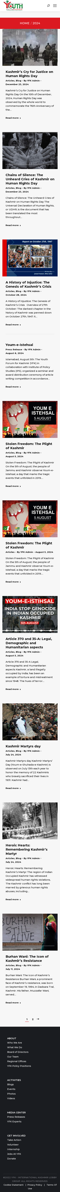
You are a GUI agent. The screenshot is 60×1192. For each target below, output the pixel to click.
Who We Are (14, 1043)
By (32, 80)
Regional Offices (16, 1061)
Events (11, 1089)
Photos (11, 1094)
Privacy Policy (35, 1184)
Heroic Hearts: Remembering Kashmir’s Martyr (27, 849)
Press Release (14, 349)
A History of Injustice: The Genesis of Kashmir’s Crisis (28, 284)
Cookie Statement (14, 1184)
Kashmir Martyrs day (23, 746)
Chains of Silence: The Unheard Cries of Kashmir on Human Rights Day (30, 179)
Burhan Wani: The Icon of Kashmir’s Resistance (27, 959)
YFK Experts (14, 1121)
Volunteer (13, 1144)
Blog (18, 80)
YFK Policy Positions (19, 1066)
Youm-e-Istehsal (19, 345)
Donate (11, 1158)
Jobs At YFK (14, 1154)
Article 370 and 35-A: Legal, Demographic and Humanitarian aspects (29, 643)
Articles (10, 80)
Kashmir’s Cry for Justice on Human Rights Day (29, 74)
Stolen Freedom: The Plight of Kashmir (29, 446)
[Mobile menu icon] (55, 6)
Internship (13, 1149)
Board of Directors (17, 1052)
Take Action (14, 1140)
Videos (11, 1098)
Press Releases (16, 1117)
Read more (12, 118)
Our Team (13, 1056)
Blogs (10, 1084)
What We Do (14, 1047)
